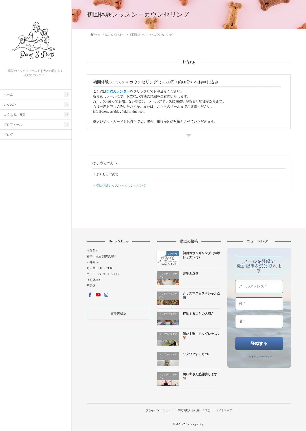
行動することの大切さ (198, 313)
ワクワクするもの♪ (196, 354)
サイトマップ (224, 410)
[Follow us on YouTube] (98, 295)
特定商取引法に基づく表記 (194, 410)
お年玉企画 (190, 273)
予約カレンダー (118, 91)
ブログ (8, 134)
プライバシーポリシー (259, 356)
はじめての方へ (104, 163)
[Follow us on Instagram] (106, 295)
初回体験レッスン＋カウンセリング (121, 185)
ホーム (8, 94)
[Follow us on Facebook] (90, 295)
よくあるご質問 (15, 114)
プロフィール (13, 124)
